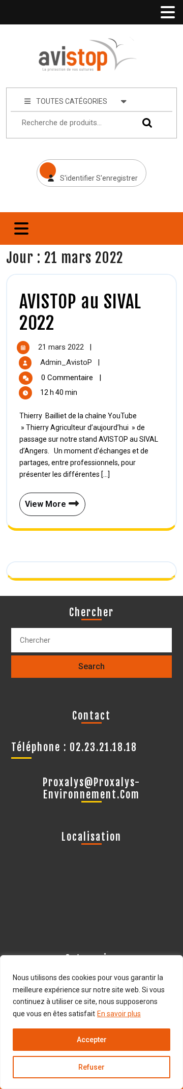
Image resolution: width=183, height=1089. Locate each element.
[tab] (167, 12)
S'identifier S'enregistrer (87, 170)
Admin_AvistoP (67, 362)
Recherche (145, 123)
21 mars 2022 (62, 347)
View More (43, 501)
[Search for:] (91, 640)
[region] (91, 1022)
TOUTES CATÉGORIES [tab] (71, 101)
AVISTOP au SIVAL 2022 (80, 312)
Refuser (91, 1067)
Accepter (92, 1040)
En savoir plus (119, 1014)
